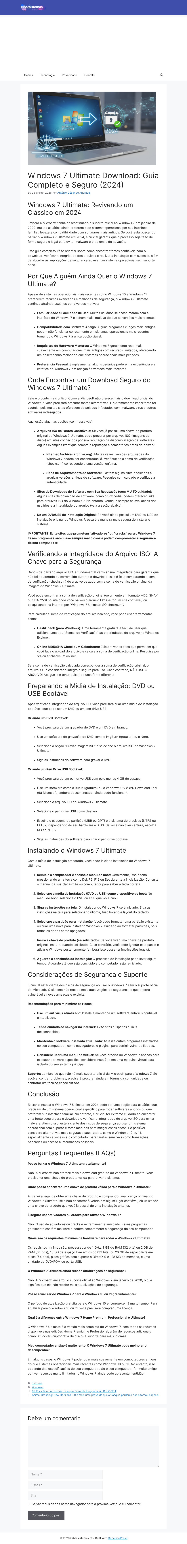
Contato (89, 75)
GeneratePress (117, 1538)
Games (28, 75)
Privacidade (69, 75)
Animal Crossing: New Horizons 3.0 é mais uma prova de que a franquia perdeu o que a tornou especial (95, 1394)
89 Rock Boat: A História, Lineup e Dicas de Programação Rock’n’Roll (74, 1391)
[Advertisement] (93, 42)
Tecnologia (47, 75)
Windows (37, 1387)
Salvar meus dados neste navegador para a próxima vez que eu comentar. (86, 1504)
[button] (162, 75)
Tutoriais (37, 1383)
